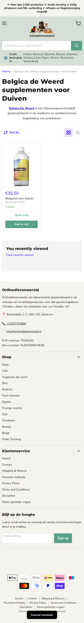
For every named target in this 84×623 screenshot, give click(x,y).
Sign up (63, 538)
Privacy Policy (11, 483)
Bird (4, 383)
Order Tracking (11, 439)
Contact (7, 465)
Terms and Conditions (16, 490)
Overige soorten (12, 408)
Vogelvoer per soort (14, 377)
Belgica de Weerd (14, 202)
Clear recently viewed (19, 255)
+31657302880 (16, 324)
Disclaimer (8, 496)
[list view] (77, 132)
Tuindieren (8, 420)
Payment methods (13, 477)
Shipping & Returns (14, 471)
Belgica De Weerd (21, 108)
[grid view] (68, 132)
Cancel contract (42, 614)
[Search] (76, 45)
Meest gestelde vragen (16, 502)
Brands (6, 427)
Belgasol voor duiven (19, 198)
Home (6, 71)
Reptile (6, 402)
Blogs (6, 433)
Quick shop (22, 215)
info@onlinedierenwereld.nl (24, 331)
